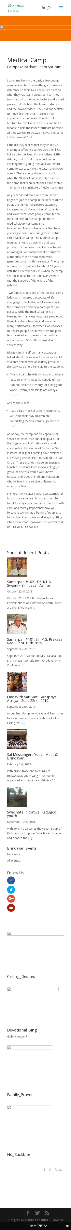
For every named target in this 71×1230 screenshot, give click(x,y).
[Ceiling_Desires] (35, 934)
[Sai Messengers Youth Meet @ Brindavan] (35, 740)
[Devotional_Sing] (33, 990)
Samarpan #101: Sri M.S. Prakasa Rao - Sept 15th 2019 (34, 641)
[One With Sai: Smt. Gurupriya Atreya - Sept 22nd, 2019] (35, 682)
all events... (14, 860)
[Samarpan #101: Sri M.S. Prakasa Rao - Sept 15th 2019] (35, 625)
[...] (34, 607)
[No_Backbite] (29, 1108)
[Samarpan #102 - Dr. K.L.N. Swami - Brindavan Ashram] (35, 567)
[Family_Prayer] (29, 1048)
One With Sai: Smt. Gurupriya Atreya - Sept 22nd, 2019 (32, 699)
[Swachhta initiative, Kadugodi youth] (35, 797)
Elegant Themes (36, 1220)
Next (58, 1169)
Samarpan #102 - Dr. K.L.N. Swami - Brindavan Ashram (29, 583)
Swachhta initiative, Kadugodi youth (32, 814)
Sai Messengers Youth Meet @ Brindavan (32, 756)
